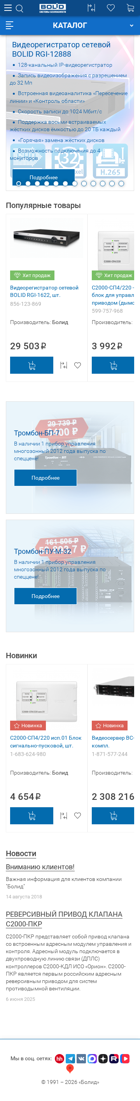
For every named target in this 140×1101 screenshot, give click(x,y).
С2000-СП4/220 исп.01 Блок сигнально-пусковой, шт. (46, 741)
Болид (60, 322)
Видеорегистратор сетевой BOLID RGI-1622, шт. (44, 291)
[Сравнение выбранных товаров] (91, 8)
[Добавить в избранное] (77, 365)
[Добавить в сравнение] (64, 365)
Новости (21, 853)
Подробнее (44, 177)
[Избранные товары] (111, 8)
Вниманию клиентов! (40, 867)
